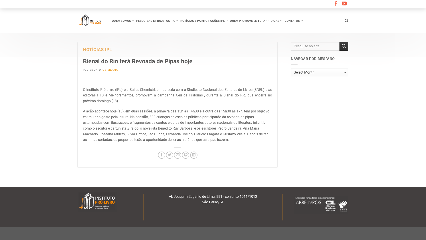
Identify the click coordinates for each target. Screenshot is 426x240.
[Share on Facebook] (161, 155)
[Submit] (343, 46)
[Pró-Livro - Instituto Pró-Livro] (91, 20)
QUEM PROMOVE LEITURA (247, 20)
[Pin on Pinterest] (185, 155)
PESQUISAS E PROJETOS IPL (155, 20)
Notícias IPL (97, 49)
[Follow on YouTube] (344, 4)
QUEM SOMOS (121, 20)
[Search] (346, 20)
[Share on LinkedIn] (193, 155)
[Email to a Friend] (177, 155)
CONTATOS (292, 20)
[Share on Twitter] (169, 155)
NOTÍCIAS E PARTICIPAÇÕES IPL (202, 20)
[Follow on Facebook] (336, 4)
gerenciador (111, 69)
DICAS (275, 20)
